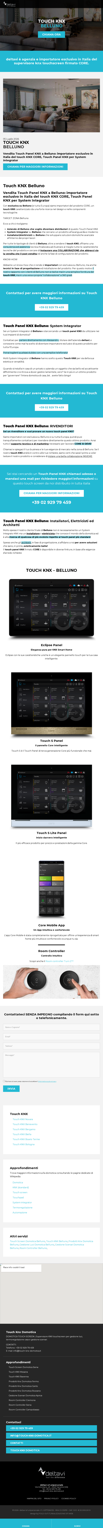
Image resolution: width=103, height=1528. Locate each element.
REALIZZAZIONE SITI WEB (62, 1514)
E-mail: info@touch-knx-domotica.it (23, 1351)
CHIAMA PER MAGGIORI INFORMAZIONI (35, 166)
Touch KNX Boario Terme (26, 1139)
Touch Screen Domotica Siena (23, 1367)
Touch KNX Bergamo (24, 1129)
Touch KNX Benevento (25, 1124)
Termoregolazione (22, 1207)
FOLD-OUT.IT (44, 1514)
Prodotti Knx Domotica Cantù (23, 1386)
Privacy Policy (51, 1499)
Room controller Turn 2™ (59, 961)
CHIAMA (26, 1526)
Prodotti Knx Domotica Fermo (24, 1381)
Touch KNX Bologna (23, 1144)
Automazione (20, 1212)
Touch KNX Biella (22, 1134)
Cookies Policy (68, 1499)
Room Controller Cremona (22, 1400)
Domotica (18, 1182)
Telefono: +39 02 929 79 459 (20, 1348)
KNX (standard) (21, 1187)
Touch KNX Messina (18, 1372)
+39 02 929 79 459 (51, 307)
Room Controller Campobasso (24, 1409)
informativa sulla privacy (47, 1081)
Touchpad (18, 1197)
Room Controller (51, 951)
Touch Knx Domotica (25, 1450)
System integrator (22, 1202)
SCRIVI (77, 1526)
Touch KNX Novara (23, 1119)
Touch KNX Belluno (57, 1241)
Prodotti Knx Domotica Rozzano (25, 1391)
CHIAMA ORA (51, 34)
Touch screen (20, 1192)
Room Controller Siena (20, 1405)
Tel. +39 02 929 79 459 (51, 1489)
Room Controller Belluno (33, 1248)
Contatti (16, 1443)
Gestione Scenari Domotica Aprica (25, 1395)
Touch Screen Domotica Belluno (27, 1241)
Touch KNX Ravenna (19, 1376)
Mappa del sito (34, 1499)
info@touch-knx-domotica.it (31, 1435)
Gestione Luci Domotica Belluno (37, 1244)
